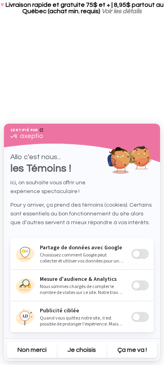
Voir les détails (122, 11)
